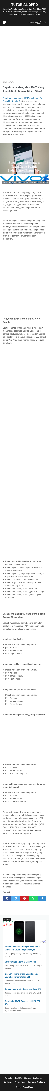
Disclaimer (8, 1082)
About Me (18, 1078)
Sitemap (27, 1078)
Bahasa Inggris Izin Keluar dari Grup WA (23, 989)
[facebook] (7, 898)
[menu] (6, 22)
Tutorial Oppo (24, 5)
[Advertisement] (24, 53)
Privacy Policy (20, 1082)
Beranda (8, 1078)
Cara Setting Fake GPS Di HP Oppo (20, 962)
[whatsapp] (33, 898)
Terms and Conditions (36, 1082)
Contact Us (37, 1078)
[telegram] (42, 898)
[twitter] (15, 898)
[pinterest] (24, 898)
